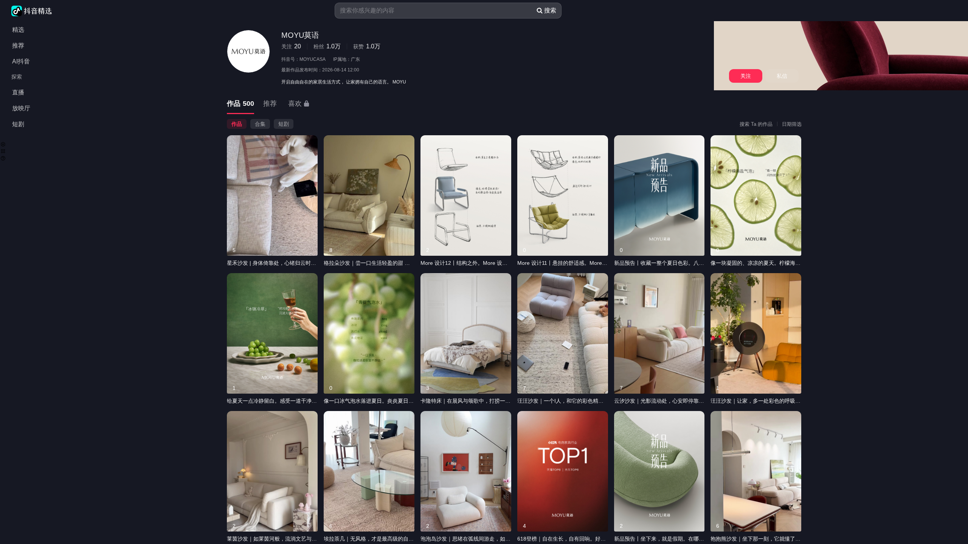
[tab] (240, 104)
